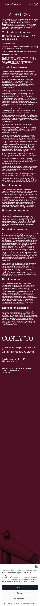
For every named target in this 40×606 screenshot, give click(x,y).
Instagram (6, 373)
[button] (37, 566)
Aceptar (20, 587)
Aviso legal (33, 603)
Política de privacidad (22, 603)
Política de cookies (9, 603)
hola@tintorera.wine (10, 371)
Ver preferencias (20, 599)
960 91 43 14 (11, 369)
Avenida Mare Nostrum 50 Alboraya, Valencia (13, 360)
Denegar (20, 593)
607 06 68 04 (24, 369)
